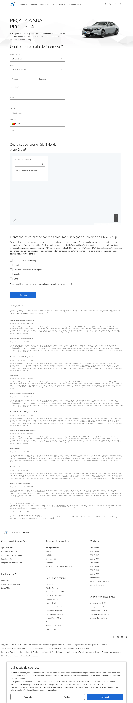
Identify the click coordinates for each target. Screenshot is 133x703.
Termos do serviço (101, 224)
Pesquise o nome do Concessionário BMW (27, 170)
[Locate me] (42, 164)
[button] (116, 216)
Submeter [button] (23, 295)
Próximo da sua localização (23, 159)
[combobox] (30, 164)
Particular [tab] (15, 79)
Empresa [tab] (42, 79)
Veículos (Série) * (15, 54)
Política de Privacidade (22, 313)
